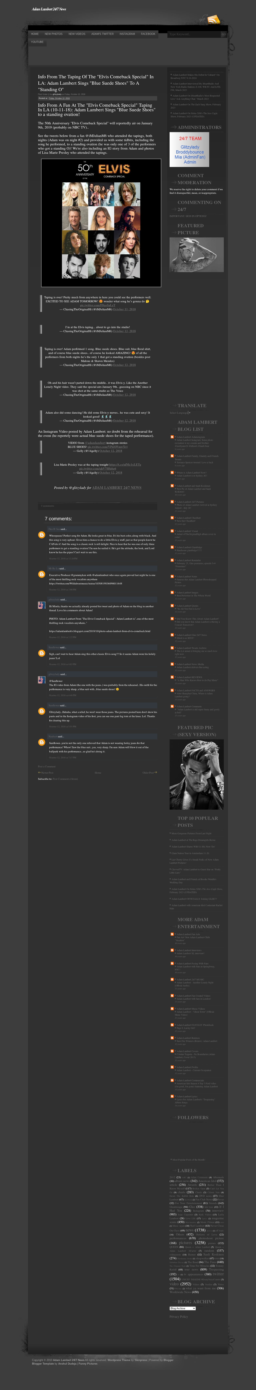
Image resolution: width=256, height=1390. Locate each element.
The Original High (178, 1265)
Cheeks (198, 1192)
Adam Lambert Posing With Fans (193, 963)
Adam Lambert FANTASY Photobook (195, 1024)
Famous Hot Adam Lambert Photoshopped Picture (195, 581)
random (209, 1250)
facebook (188, 1199)
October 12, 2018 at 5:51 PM (62, 726)
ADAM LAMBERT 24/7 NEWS (116, 487)
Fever (221, 1199)
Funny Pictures (88, 1363)
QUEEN (174, 1247)
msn (222, 1222)
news (190, 1230)
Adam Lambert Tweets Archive (191, 647)
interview (218, 1210)
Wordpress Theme (119, 1360)
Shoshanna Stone (184, 1258)
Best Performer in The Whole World (194, 595)
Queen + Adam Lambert (197, 1246)
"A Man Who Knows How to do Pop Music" (197, 680)
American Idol (207, 1181)
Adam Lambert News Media (190, 664)
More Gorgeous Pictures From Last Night (191, 833)
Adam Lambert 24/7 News (49, 9)
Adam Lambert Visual (187, 531)
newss (209, 1230)
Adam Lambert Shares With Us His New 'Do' (193, 846)
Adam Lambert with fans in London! (194, 998)
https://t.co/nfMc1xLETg (125, 464)
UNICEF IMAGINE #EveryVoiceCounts (201, 1279)
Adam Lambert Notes (187, 576)
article (173, 1185)
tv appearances (193, 1274)
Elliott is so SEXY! (185, 637)
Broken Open (198, 1188)
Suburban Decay (177, 1262)
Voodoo (208, 1284)
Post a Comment (47, 766)
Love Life (190, 1218)
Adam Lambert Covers (187, 1051)
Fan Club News (204, 1199)
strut (217, 1258)
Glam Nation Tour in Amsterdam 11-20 (190, 853)
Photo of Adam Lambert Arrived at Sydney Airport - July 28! (196, 506)
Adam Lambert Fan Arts (188, 934)
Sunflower (54, 647)
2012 (172, 1177)
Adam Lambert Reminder (189, 560)
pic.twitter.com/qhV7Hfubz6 (97, 468)
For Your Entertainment (188, 1203)
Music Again (179, 1225)
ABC (184, 1177)
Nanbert (53, 736)
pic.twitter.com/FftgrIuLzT (97, 305)
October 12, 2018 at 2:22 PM (62, 637)
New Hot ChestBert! (186, 520)
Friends (213, 1203)
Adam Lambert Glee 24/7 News (192, 634)
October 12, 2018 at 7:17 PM (62, 757)
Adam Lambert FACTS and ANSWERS (196, 690)
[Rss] (214, 12)
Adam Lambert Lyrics (187, 1096)
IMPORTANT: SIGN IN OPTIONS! (188, 216)
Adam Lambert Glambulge (189, 547)
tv (178, 1274)
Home (98, 772)
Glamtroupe (176, 1207)
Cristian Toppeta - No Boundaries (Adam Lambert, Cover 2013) (195, 1056)
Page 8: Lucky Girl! (186, 1027)
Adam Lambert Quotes (187, 605)
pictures (185, 1242)
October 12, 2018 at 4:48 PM (62, 695)
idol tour (209, 1206)
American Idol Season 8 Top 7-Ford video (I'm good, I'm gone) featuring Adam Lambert (196, 1085)
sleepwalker (202, 1258)
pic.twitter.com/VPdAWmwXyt (108, 446)
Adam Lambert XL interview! (190, 953)
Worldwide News (180, 1292)
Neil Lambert (197, 1225)
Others (180, 1234)
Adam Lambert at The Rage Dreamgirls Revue (193, 839)
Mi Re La (54, 568)
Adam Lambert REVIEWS (189, 677)
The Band (193, 1262)
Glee (192, 1207)
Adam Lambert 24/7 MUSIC (190, 979)
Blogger (168, 1360)
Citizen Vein (214, 1192)
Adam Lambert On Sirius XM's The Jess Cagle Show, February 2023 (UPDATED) (194, 115)
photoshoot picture (211, 1238)
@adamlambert (95, 442)
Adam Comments (199, 1177)
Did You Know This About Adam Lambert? (198, 618)
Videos (196, 1284)
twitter (218, 1273)
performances (178, 1238)
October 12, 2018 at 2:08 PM (62, 589)
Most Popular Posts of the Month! (189, 1159)
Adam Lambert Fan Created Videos (193, 995)
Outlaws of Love (206, 1234)
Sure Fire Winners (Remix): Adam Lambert (197, 1040)
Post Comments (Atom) (65, 779)
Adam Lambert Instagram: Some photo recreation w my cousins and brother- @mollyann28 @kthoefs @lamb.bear (194, 442)
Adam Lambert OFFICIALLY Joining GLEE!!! (194, 898)
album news (182, 1181)
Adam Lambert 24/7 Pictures (190, 501)
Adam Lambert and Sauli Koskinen (193, 485)
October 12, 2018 (124, 331)
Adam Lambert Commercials (190, 1080)
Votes (221, 1284)
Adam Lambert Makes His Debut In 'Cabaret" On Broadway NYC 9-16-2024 (195, 76)
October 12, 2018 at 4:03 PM (62, 664)
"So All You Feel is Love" (189, 608)
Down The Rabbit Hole (182, 1195)
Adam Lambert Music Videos (191, 1008)
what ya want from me (201, 1288)
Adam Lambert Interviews (189, 950)
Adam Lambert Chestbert (189, 517)
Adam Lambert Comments (189, 706)
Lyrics (204, 1218)
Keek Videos (205, 1214)
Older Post (148, 772)
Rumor (192, 1254)
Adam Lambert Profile (187, 1067)
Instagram (198, 1210)
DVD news (205, 1196)
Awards (192, 1185)
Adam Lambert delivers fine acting (193, 667)
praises (212, 1243)
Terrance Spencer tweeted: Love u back (195, 462)
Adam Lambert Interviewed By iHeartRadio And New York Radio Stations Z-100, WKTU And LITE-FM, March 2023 (196, 86)
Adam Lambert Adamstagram (191, 436)
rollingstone (175, 1254)
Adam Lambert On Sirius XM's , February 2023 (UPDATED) (196, 890)
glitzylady (54, 599)
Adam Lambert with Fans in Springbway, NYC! (195, 968)
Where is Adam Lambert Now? (191, 472)
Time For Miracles (199, 1265)
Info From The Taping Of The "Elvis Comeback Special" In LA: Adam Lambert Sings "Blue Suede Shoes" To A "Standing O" (96, 82)
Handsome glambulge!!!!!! (189, 550)
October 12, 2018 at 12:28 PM (63, 558)
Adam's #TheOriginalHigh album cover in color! (195, 536)
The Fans (210, 1262)
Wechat (178, 1288)
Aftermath (218, 1177)
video (174, 1283)
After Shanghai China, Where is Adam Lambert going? (194, 695)
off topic (220, 1230)
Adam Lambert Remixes (188, 1037)
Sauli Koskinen (213, 1254)
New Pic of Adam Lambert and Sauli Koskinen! (193, 490)
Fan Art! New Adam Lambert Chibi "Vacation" (192, 939)
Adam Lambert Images (187, 592)
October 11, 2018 (124, 309)
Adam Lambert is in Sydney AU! (192, 475)
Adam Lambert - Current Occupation (194, 1070)
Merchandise (190, 1222)
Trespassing (216, 1269)
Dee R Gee (54, 529)
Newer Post (47, 772)
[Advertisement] (101, 21)
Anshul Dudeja (67, 1363)
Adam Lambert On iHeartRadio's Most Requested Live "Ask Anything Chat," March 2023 (195, 97)
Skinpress (141, 1360)
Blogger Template (43, 1363)
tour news (191, 1269)
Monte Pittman (207, 1222)
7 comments (47, 506)
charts (181, 1192)
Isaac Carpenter (185, 1214)
